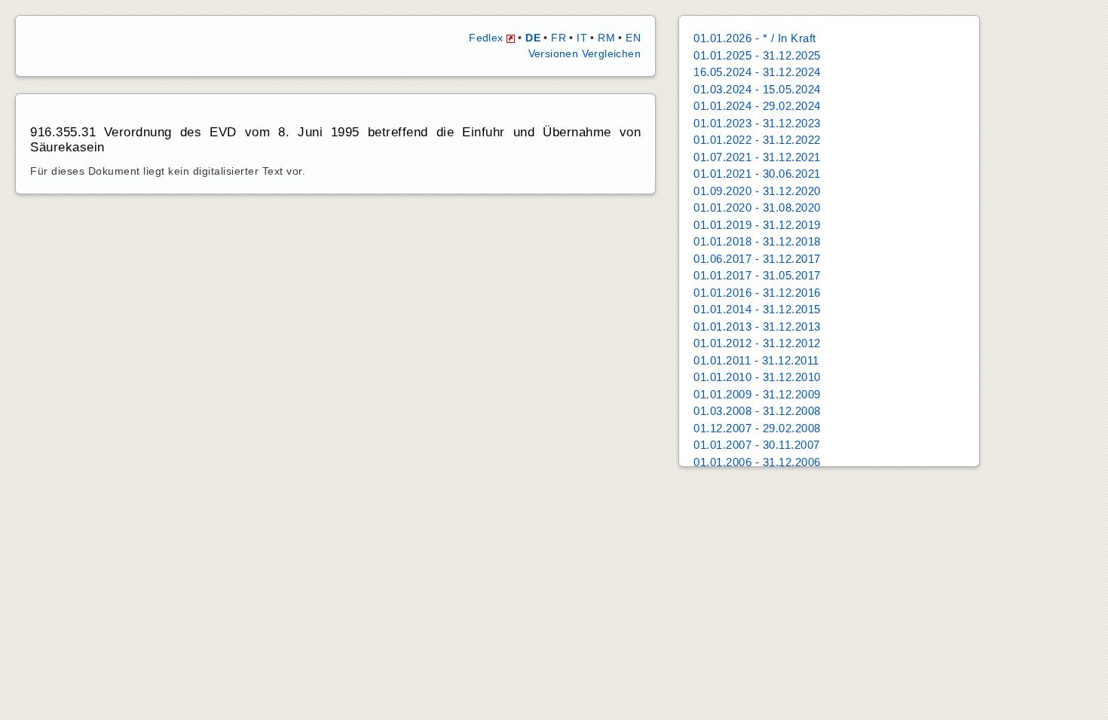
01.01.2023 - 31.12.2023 (757, 123)
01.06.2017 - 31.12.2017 (757, 258)
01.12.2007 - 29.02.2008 (757, 428)
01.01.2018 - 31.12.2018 (757, 241)
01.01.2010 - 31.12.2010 (757, 377)
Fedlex (488, 38)
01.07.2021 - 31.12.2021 (757, 157)
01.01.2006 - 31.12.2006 (757, 462)
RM (606, 38)
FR (558, 38)
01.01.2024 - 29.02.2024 (757, 105)
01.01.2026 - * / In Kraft (754, 38)
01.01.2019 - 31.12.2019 (757, 224)
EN (633, 38)
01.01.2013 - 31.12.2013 (757, 326)
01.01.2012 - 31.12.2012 (757, 343)
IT (582, 38)
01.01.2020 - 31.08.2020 (757, 207)
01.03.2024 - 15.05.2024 (757, 89)
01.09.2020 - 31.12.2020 (757, 191)
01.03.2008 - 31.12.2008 (757, 410)
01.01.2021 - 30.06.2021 (757, 173)
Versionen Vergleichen (584, 53)
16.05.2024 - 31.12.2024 (757, 72)
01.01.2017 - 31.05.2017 (757, 275)
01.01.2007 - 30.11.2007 (756, 444)
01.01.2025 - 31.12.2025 (757, 55)
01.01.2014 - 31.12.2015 (757, 309)
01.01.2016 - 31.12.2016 (757, 292)
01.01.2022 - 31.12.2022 (757, 139)
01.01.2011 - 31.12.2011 (756, 360)
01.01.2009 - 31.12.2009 (757, 394)
